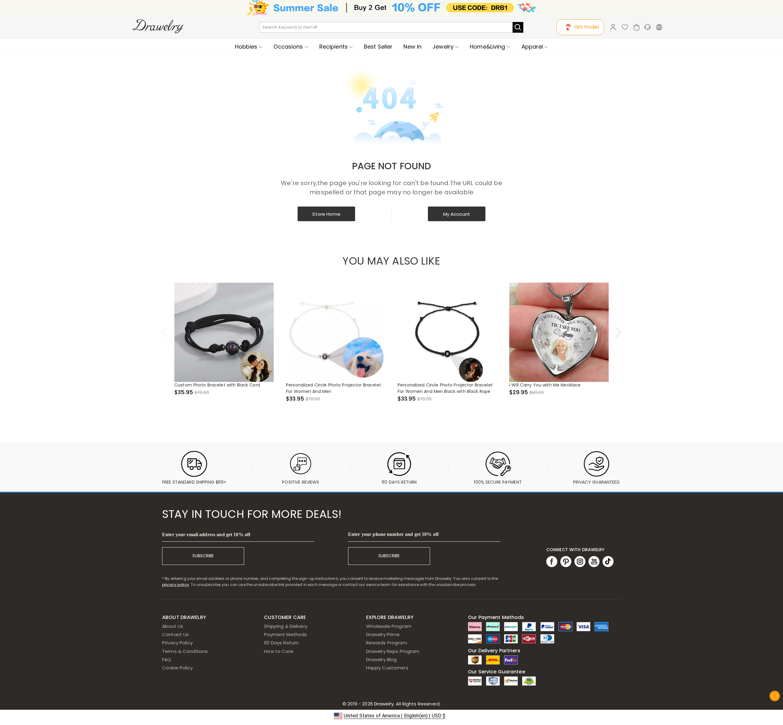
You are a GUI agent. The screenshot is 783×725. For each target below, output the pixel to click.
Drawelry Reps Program (393, 651)
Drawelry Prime (383, 634)
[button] (391, 716)
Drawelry (406, 704)
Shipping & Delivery (285, 626)
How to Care (278, 651)
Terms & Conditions (185, 651)
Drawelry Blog (381, 659)
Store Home (326, 214)
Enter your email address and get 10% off (206, 534)
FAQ (166, 659)
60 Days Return (281, 642)
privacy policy (175, 584)
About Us (172, 626)
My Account (456, 214)
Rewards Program (386, 642)
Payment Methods (285, 634)
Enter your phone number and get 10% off (393, 534)
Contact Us (175, 634)
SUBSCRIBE (203, 556)
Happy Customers (387, 668)
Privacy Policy (177, 642)
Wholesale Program (388, 626)
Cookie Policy (177, 668)
